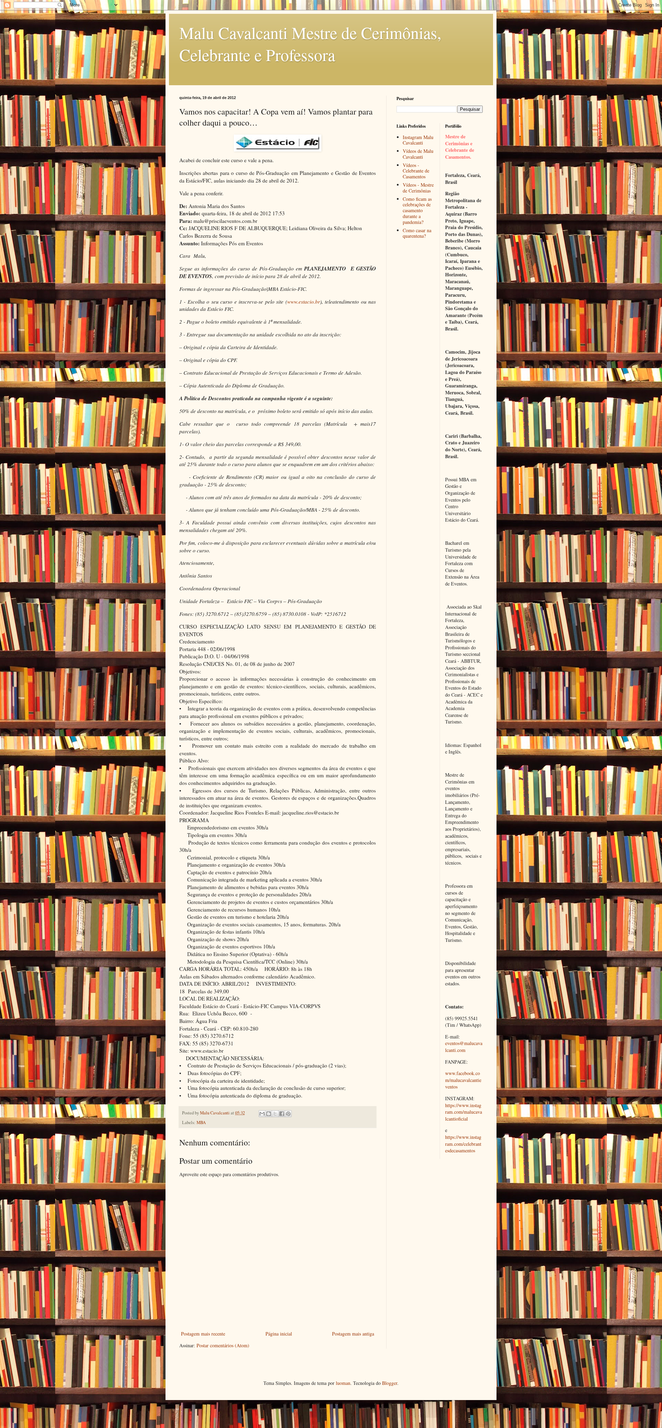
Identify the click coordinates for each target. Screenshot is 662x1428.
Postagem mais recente (203, 1333)
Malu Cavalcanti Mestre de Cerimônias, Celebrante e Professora (310, 43)
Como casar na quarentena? (417, 233)
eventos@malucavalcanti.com (463, 1046)
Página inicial (278, 1333)
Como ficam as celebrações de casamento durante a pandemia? (417, 210)
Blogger (389, 1383)
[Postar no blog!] (268, 1113)
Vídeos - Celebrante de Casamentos (416, 171)
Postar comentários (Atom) (223, 1345)
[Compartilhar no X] (275, 1113)
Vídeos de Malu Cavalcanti (418, 154)
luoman (343, 1383)
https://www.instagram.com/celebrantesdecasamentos (463, 1144)
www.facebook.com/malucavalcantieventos (463, 1080)
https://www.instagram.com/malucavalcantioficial (463, 1112)
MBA (201, 1122)
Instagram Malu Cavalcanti (418, 140)
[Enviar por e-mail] (262, 1113)
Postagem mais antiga (353, 1333)
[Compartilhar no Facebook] (281, 1113)
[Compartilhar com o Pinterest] (288, 1113)
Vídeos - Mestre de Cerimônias (418, 187)
